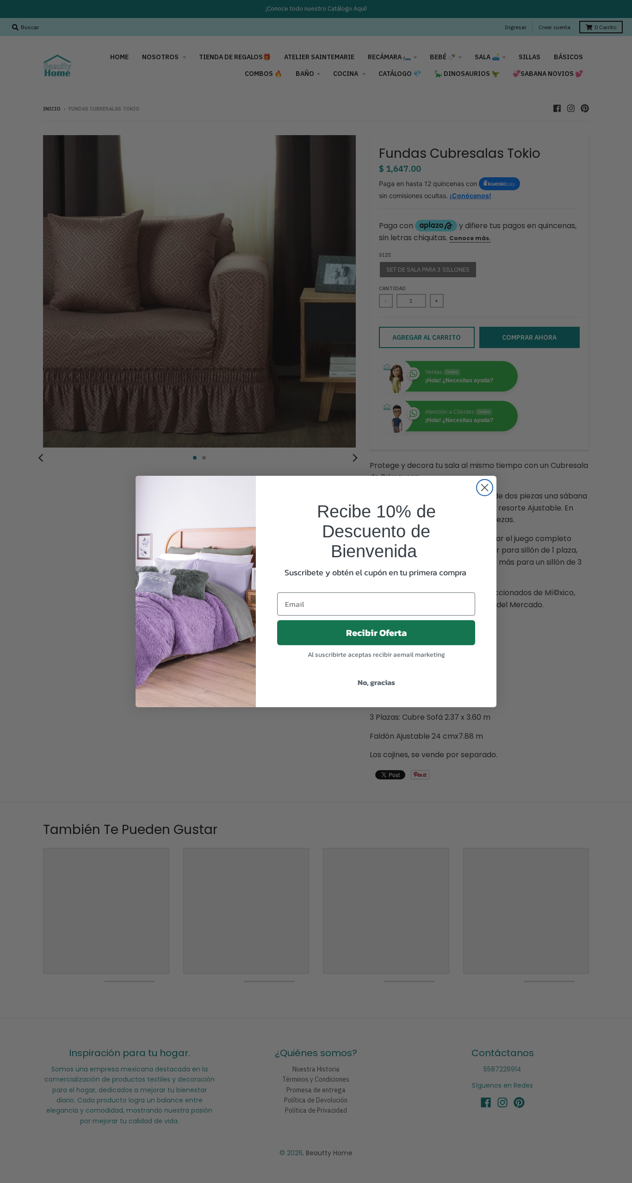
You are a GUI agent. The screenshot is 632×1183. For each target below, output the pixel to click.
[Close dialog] (485, 487)
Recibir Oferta (376, 633)
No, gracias (376, 682)
